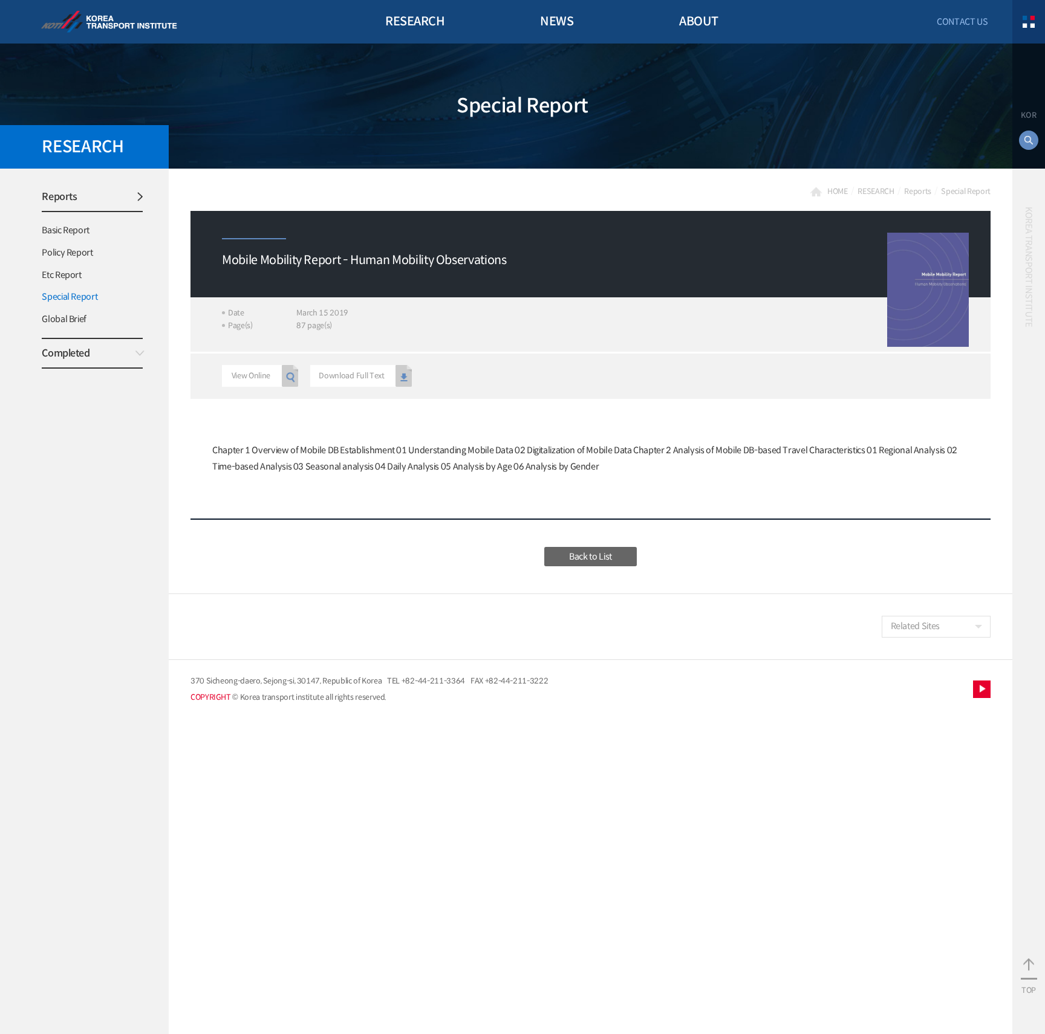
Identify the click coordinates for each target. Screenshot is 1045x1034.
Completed (66, 353)
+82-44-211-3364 (433, 681)
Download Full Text (351, 376)
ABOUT (698, 21)
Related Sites (915, 626)
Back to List (590, 556)
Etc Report (61, 275)
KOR (1028, 115)
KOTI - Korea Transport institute (109, 22)
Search (1028, 140)
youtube (982, 689)
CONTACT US (962, 21)
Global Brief (64, 319)
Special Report (69, 296)
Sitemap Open (1028, 22)
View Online (251, 376)
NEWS (556, 21)
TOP (1028, 990)
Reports (59, 196)
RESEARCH (414, 21)
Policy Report (67, 252)
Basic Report (66, 230)
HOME (837, 191)
